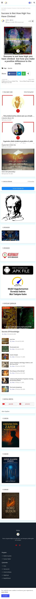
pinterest (27, 404)
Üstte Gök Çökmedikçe (8, 171)
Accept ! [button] (5, 596)
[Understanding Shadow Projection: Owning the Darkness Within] (5, 381)
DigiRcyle (6, 575)
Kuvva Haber (7, 559)
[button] (34, 2)
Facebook (13, 73)
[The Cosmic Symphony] (5, 389)
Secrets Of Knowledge (10, 331)
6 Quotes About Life (8, 118)
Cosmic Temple (14, 355)
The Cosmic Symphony (16, 387)
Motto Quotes (7, 556)
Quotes (9, 8)
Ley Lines (12, 339)
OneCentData (7, 572)
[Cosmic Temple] (5, 357)
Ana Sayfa (3, 8)
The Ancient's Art (14, 347)
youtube (11, 404)
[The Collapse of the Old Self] (5, 373)
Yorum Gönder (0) (18, 188)
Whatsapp (24, 74)
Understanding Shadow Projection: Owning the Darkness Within (21, 379)
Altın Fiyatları (5, 411)
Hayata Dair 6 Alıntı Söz (9, 145)
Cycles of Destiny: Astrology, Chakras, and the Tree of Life (21, 363)
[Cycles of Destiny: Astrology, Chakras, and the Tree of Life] (5, 364)
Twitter (19, 74)
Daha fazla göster (29, 92)
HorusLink (6, 569)
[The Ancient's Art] (5, 349)
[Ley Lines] (5, 341)
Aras (4, 566)
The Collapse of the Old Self (17, 371)
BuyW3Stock (7, 578)
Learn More (4, 592)
